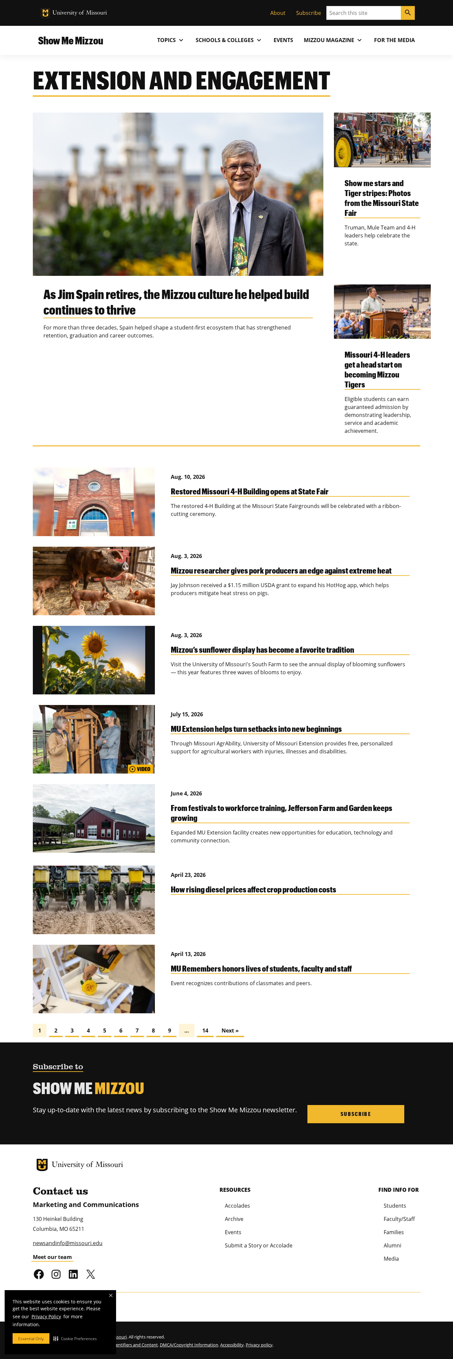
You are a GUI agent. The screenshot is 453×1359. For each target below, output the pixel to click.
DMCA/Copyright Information (189, 1345)
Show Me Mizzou (70, 40)
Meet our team (52, 1257)
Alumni (392, 1245)
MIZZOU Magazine (333, 40)
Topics (171, 40)
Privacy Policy (46, 1316)
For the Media (394, 40)
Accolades (237, 1205)
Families (394, 1232)
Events (283, 40)
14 (205, 1030)
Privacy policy (259, 1345)
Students (395, 1205)
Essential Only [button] (31, 1338)
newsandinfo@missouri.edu (67, 1243)
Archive (234, 1219)
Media (391, 1258)
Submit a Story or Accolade (258, 1245)
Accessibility (232, 1345)
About (278, 13)
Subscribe (308, 13)
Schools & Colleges (229, 40)
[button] (75, 1338)
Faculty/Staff (399, 1219)
